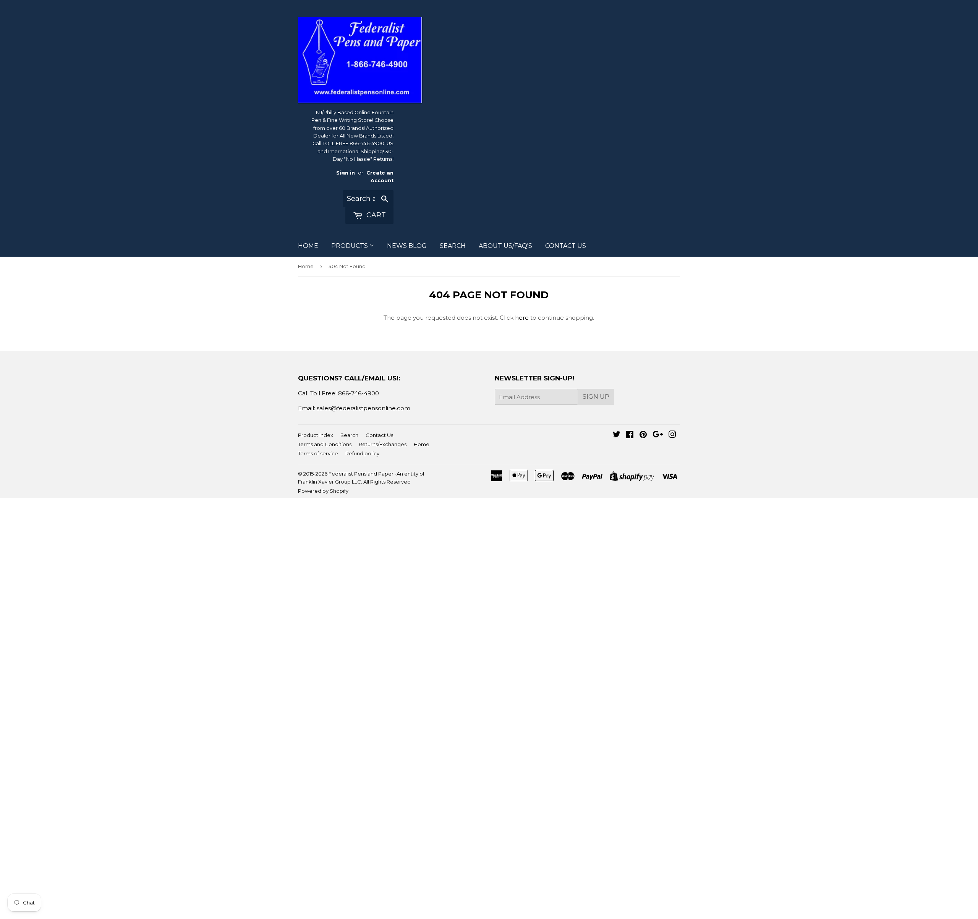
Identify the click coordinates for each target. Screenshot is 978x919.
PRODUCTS (350, 245)
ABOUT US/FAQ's (505, 245)
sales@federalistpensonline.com (363, 408)
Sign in (345, 173)
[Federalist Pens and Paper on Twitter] (616, 435)
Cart (375, 215)
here (522, 317)
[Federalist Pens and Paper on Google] (658, 435)
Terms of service (318, 453)
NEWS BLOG (407, 245)
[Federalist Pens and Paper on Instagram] (672, 435)
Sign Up (596, 396)
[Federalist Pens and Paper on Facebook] (630, 435)
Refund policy (362, 453)
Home (306, 266)
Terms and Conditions (324, 444)
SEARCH (453, 245)
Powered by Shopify (323, 491)
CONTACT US (565, 245)
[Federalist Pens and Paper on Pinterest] (643, 435)
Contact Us (379, 435)
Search (349, 435)
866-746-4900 (358, 393)
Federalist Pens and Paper (361, 474)
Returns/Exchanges (382, 444)
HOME (308, 245)
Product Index (315, 435)
